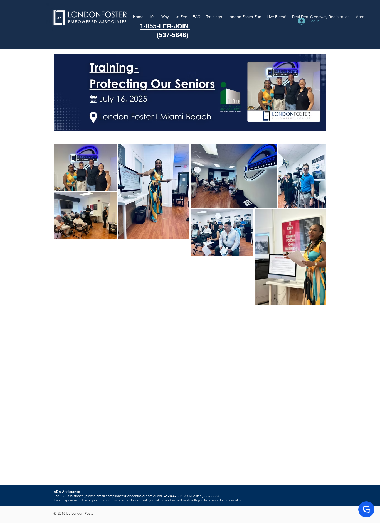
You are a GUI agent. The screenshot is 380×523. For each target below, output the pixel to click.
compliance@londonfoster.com (129, 496)
